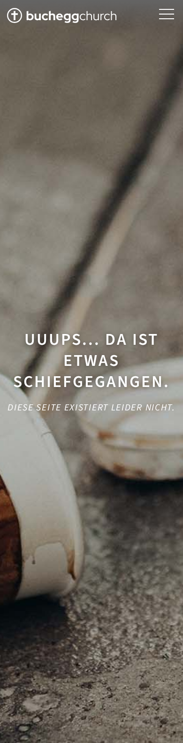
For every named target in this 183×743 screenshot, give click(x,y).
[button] (166, 14)
